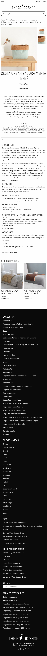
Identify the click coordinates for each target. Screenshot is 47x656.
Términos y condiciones (13, 573)
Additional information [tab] (9, 252)
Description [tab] (5, 140)
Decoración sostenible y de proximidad (24, 129)
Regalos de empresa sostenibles (17, 604)
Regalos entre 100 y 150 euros (16, 624)
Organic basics (9, 365)
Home (3, 20)
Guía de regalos (10, 597)
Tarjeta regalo (9, 431)
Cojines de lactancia (12, 389)
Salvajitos (7, 499)
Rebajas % (7, 369)
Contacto (7, 556)
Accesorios (14, 128)
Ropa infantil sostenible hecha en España (21, 421)
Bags (5, 331)
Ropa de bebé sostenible (14, 410)
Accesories (7, 320)
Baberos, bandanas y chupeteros (17, 386)
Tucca (5, 509)
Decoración (17, 22)
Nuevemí (6, 478)
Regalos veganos (37, 132)
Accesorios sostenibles (13, 327)
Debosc (6, 454)
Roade (5, 496)
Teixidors (7, 506)
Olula (5, 485)
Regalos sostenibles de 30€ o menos (17, 132)
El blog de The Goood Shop (15, 543)
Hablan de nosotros (11, 540)
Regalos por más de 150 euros (16, 628)
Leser (5, 461)
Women (6, 434)
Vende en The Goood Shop (14, 577)
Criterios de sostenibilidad (14, 522)
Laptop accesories (11, 358)
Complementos (9, 393)
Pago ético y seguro (11, 563)
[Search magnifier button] (44, 13)
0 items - (40, 2)
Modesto (7, 468)
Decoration (8, 348)
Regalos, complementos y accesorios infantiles (25, 131)
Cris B (5, 451)
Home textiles (9, 355)
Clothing (6, 341)
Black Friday (8, 334)
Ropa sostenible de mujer (14, 424)
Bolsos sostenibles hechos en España (19, 338)
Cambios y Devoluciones (14, 553)
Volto (5, 513)
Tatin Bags (7, 503)
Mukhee (6, 475)
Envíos (6, 560)
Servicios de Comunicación (15, 536)
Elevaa (6, 458)
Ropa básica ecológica (13, 407)
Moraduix (7, 471)
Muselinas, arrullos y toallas (15, 403)
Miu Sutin (7, 465)
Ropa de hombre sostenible (15, 414)
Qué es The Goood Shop (13, 533)
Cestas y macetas (38, 128)
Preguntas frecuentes (12, 570)
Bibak (24, 123)
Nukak (5, 482)
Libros (5, 362)
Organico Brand (10, 489)
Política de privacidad (12, 566)
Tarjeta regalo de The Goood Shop (18, 607)
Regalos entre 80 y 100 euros (16, 621)
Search (5, 589)
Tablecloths (8, 427)
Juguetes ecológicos (12, 400)
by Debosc (5, 298)
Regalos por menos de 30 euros (17, 611)
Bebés (29, 128)
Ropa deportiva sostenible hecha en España (22, 417)
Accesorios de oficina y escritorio (18, 324)
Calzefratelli (8, 447)
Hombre (6, 352)
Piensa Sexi (8, 492)
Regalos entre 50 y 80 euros (15, 618)
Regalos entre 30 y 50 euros (15, 614)
